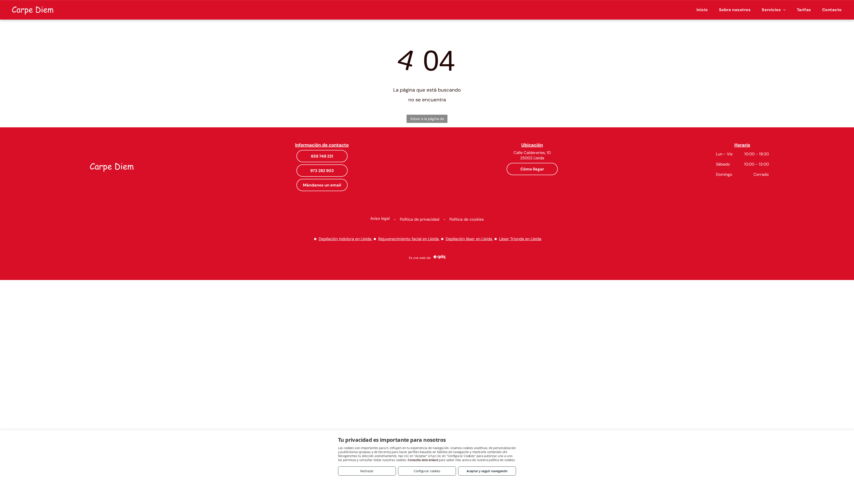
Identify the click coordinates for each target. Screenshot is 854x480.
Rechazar (367, 471)
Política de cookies (466, 219)
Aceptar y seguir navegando (487, 471)
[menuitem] (702, 9)
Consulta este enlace (423, 460)
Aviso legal (380, 218)
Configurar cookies (427, 471)
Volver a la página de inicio (427, 119)
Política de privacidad (419, 219)
